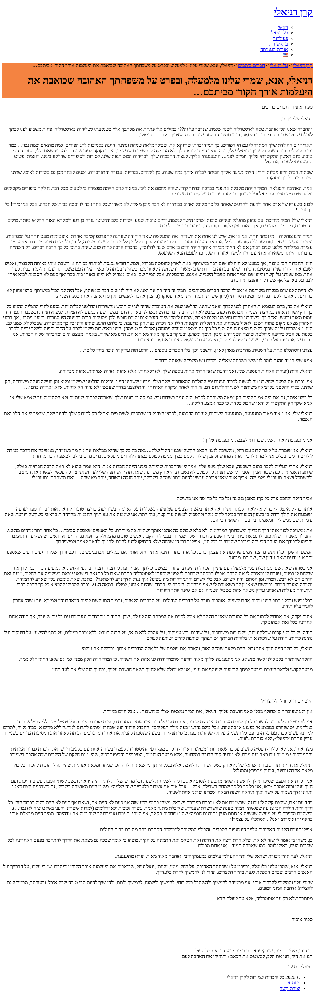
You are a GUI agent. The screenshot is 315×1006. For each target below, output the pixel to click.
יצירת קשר (290, 988)
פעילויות (280, 38)
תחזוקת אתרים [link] (147, 1000)
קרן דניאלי (293, 12)
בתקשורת (278, 43)
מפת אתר (291, 982)
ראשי (283, 27)
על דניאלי (279, 32)
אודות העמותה (274, 49)
